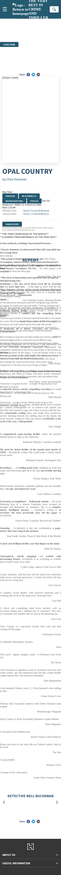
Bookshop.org (14, 200)
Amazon (10, 195)
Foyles (34, 200)
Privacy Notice (49, 35)
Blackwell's (29, 195)
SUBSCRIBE (9, 44)
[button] (3, 802)
